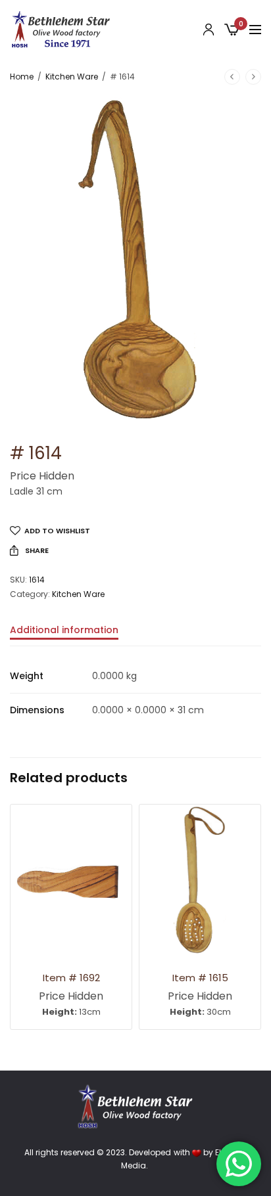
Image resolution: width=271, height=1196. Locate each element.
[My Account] (208, 29)
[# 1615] (199, 880)
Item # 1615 (200, 978)
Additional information (64, 630)
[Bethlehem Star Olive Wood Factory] (61, 29)
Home (22, 76)
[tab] (135, 635)
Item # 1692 (71, 978)
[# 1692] (71, 880)
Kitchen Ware (71, 76)
